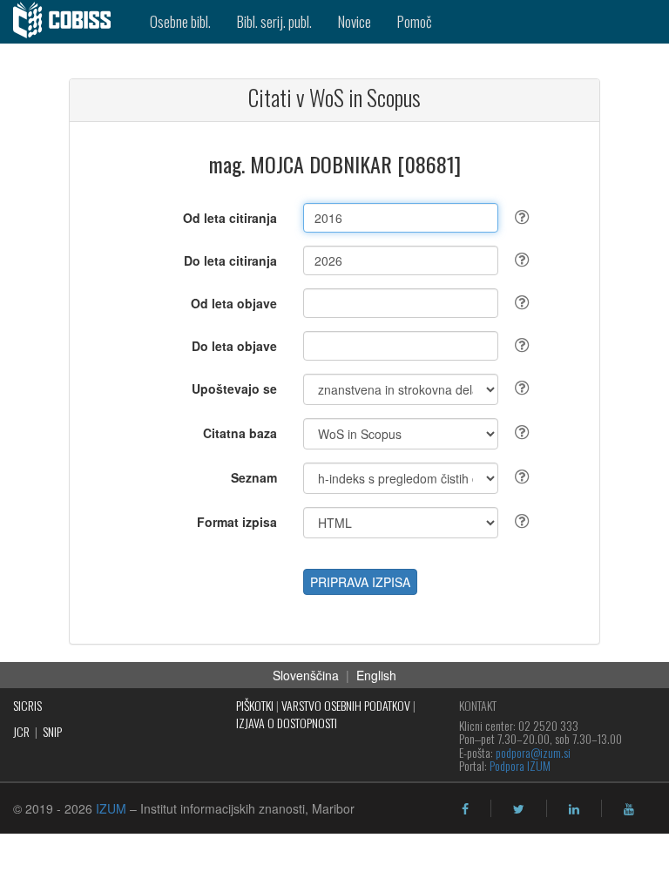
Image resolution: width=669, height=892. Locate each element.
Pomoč (414, 21)
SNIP (52, 731)
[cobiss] (68, 22)
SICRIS (27, 705)
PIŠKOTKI (255, 705)
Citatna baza (240, 433)
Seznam (254, 477)
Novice (354, 21)
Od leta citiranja (230, 217)
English (376, 675)
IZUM (111, 808)
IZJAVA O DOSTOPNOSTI (286, 722)
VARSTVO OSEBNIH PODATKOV (345, 705)
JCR (21, 731)
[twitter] (518, 809)
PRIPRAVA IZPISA (360, 582)
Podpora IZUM (520, 765)
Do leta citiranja (230, 260)
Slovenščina (306, 675)
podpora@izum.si (533, 752)
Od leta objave (234, 303)
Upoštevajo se (234, 388)
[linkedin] (574, 809)
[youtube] (629, 809)
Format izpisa (237, 521)
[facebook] (465, 809)
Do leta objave (234, 346)
